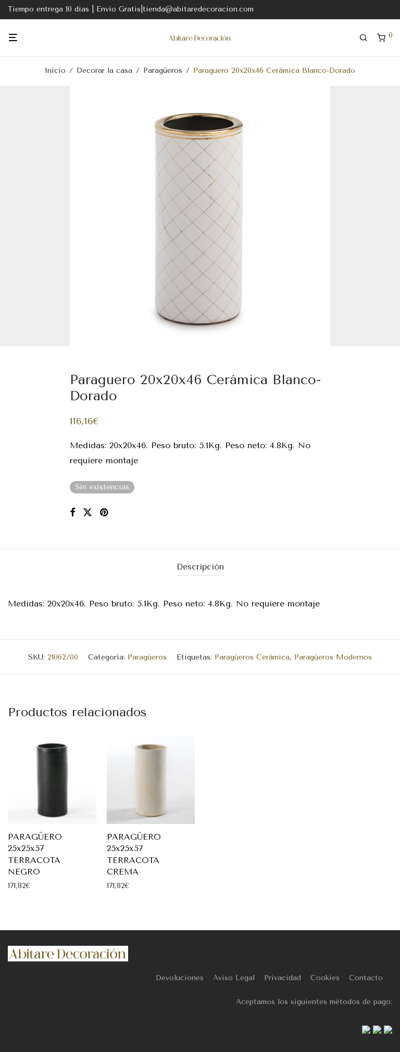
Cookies (325, 977)
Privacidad (282, 977)
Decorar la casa (104, 70)
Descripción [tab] (200, 567)
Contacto (366, 977)
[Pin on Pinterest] (104, 513)
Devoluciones (180, 977)
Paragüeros (162, 70)
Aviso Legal (234, 977)
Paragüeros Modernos (333, 657)
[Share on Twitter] (87, 513)
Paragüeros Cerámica (252, 657)
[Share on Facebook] (72, 513)
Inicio (55, 70)
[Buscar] (367, 38)
